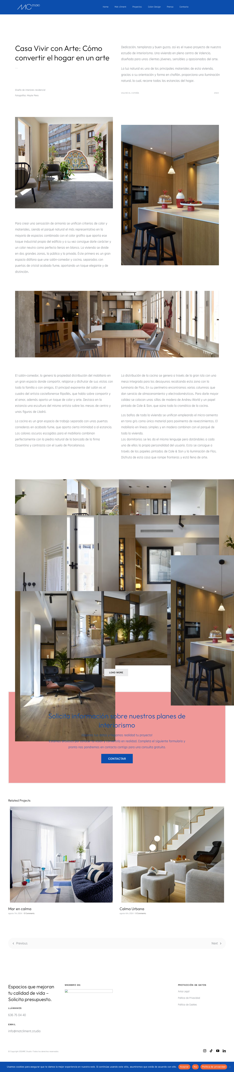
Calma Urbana (132, 908)
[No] (229, 1067)
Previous (22, 943)
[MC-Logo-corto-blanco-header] (28, 6)
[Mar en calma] (61, 855)
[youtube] (217, 1050)
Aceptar (184, 1066)
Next (215, 943)
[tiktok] (211, 1050)
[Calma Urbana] (172, 855)
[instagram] (204, 1050)
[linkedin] (224, 1050)
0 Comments (29, 913)
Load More (116, 672)
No (195, 1066)
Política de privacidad (214, 1066)
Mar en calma (19, 908)
